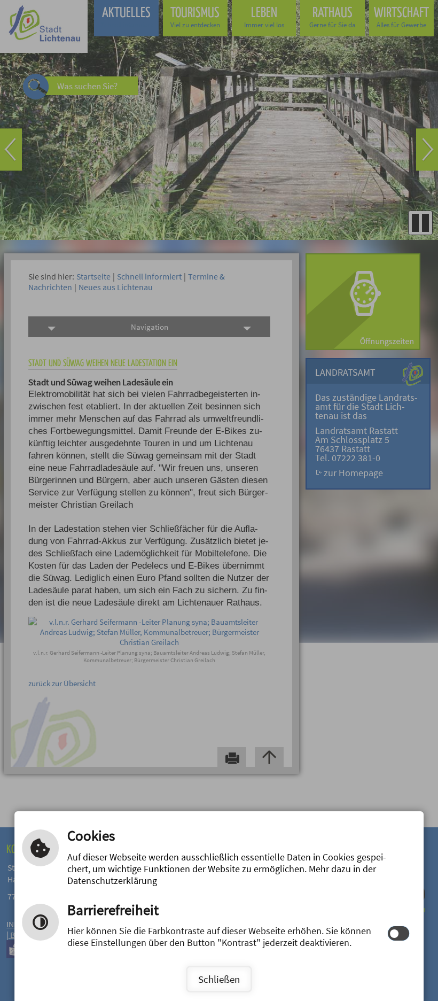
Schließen (219, 979)
